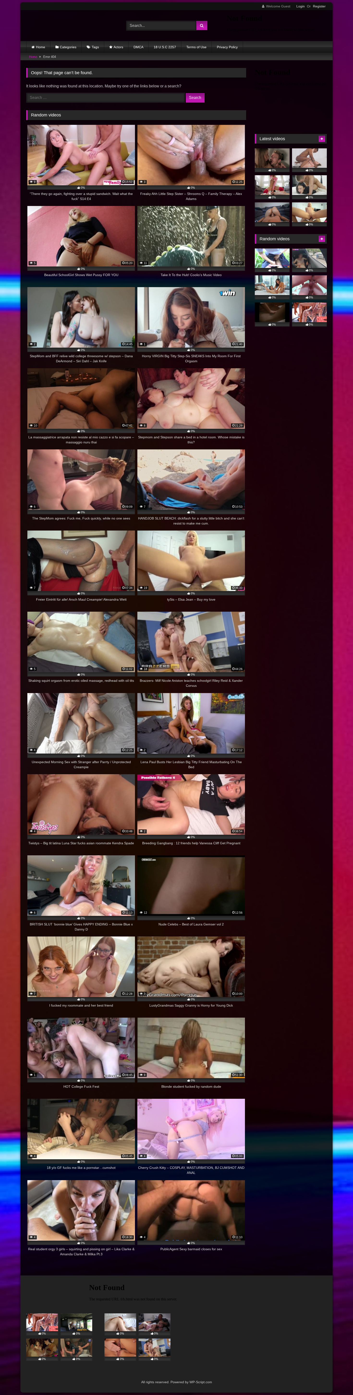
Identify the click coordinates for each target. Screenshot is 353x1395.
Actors (118, 47)
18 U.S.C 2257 (165, 47)
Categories (68, 47)
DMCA (138, 47)
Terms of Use (196, 47)
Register (319, 6)
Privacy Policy (227, 47)
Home (40, 47)
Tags (95, 47)
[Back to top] (338, 1380)
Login (300, 6)
